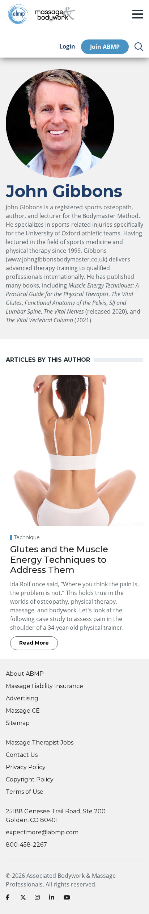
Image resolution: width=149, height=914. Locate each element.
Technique (27, 537)
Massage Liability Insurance (44, 686)
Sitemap (18, 723)
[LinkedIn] (53, 898)
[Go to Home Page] (55, 14)
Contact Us (22, 754)
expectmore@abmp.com (42, 832)
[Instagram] (39, 898)
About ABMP (25, 673)
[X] (24, 898)
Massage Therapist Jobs (39, 742)
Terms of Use (24, 791)
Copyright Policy (30, 779)
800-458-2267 (26, 844)
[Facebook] (10, 898)
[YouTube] (68, 898)
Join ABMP (105, 47)
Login (67, 46)
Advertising (22, 698)
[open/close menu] (137, 14)
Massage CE (23, 710)
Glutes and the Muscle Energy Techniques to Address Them (59, 559)
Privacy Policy (26, 767)
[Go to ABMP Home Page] (18, 14)
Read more (34, 643)
